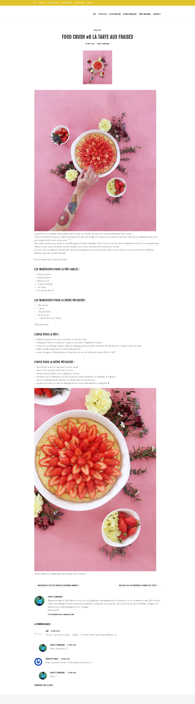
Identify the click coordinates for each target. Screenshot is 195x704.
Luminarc (92, 243)
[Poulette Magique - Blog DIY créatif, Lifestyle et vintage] (58, 14)
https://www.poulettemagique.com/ (61, 614)
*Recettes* (97, 30)
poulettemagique (57, 645)
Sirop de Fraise (52, 659)
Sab (47, 631)
